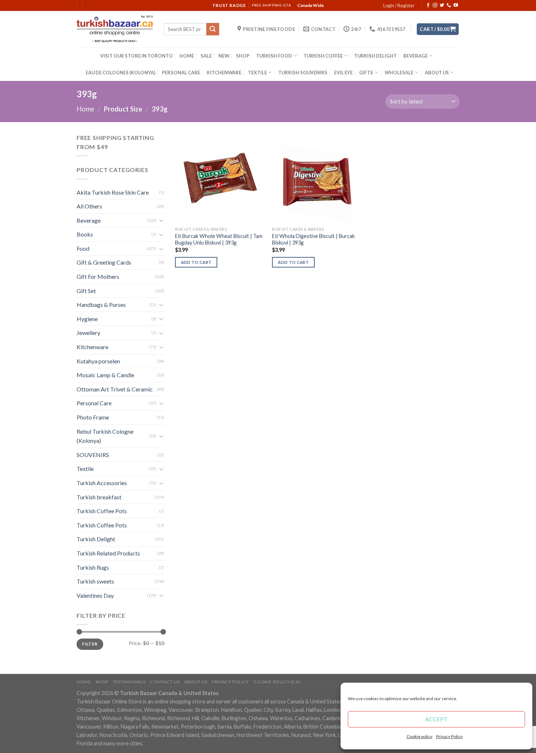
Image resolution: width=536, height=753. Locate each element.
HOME (186, 56)
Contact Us (164, 681)
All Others (89, 206)
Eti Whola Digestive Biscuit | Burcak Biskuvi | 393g (313, 239)
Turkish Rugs (93, 567)
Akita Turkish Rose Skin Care (113, 192)
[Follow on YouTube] (456, 5)
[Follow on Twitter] (442, 5)
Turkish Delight (96, 538)
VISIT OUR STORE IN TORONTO (136, 56)
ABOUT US (437, 72)
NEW (223, 56)
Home (85, 109)
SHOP (242, 56)
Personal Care (94, 402)
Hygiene (87, 318)
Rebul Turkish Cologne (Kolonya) (105, 436)
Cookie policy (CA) (276, 681)
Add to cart (196, 262)
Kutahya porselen (98, 361)
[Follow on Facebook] (428, 5)
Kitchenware (92, 346)
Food (83, 248)
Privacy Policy (449, 736)
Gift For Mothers (98, 276)
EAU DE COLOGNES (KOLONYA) (120, 72)
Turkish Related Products (108, 553)
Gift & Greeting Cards (104, 262)
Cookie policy (419, 736)
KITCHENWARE (224, 72)
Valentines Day (95, 595)
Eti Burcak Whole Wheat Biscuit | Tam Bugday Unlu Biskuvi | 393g (219, 239)
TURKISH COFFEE (323, 56)
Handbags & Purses (101, 304)
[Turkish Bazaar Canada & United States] (115, 29)
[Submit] (212, 29)
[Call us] (449, 5)
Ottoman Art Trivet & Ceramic (115, 389)
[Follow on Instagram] (435, 5)
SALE (206, 56)
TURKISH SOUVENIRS (302, 72)
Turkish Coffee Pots (102, 510)
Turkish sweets (95, 581)
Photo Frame (93, 417)
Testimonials (129, 681)
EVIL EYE (343, 72)
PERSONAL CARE (181, 72)
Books (85, 234)
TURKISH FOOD (274, 56)
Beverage (89, 220)
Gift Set (86, 290)
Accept (436, 719)
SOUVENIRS (93, 454)
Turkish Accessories (102, 482)
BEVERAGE (415, 56)
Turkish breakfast (99, 496)
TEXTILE (257, 72)
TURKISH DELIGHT (375, 56)
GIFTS (366, 72)
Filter (89, 644)
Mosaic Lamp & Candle (105, 374)
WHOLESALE (399, 72)
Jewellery (88, 332)
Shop (102, 681)
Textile (85, 468)
